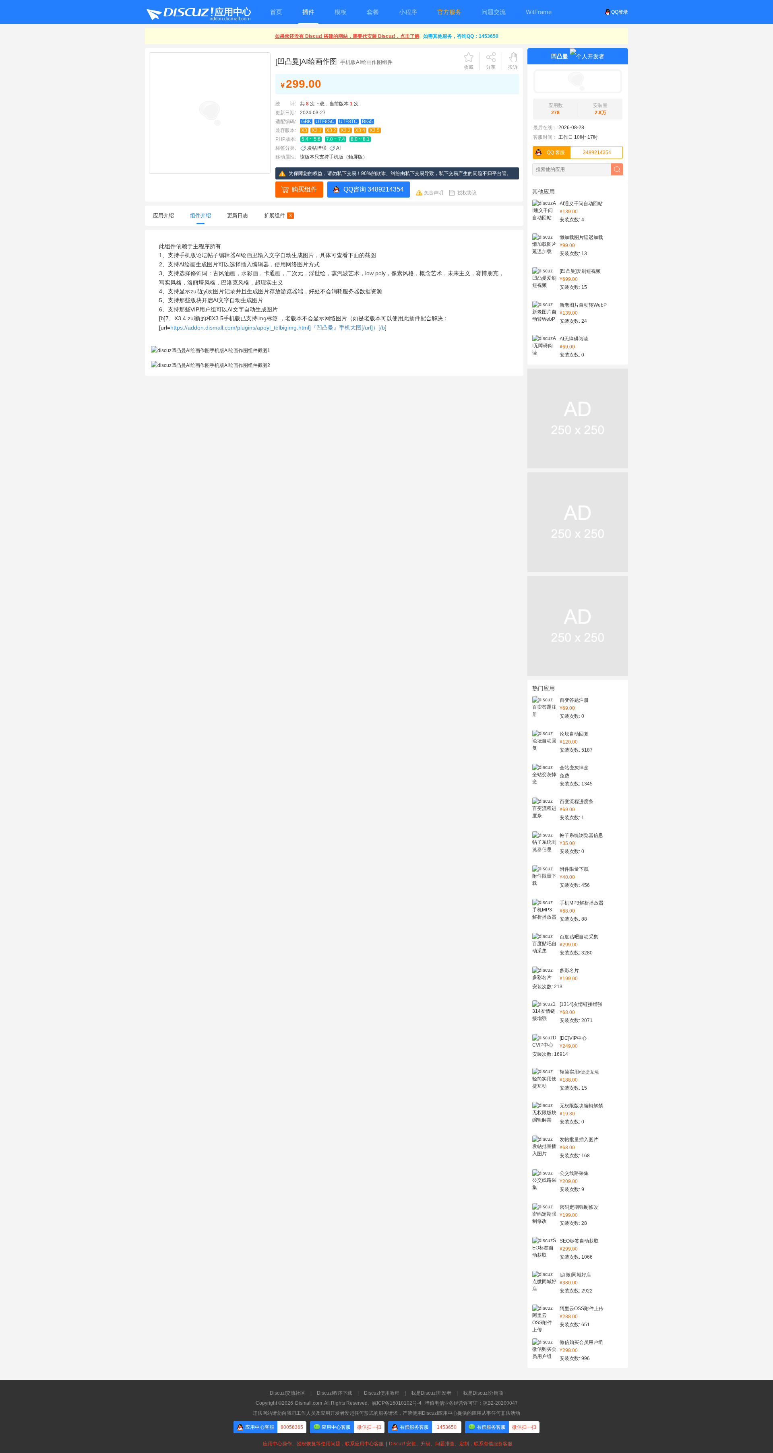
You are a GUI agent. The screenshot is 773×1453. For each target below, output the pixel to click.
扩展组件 (278, 215)
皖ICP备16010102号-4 (397, 1403)
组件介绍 (200, 215)
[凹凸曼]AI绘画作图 (306, 62)
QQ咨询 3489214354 (373, 189)
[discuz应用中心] (198, 12)
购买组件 (304, 189)
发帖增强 (317, 148)
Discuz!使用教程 (381, 1393)
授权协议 (467, 193)
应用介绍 (163, 215)
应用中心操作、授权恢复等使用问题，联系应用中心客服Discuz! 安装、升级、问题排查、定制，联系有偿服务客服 (386, 1444)
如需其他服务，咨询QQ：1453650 (460, 36)
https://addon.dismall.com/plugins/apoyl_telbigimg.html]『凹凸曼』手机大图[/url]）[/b (277, 327)
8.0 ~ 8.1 (360, 139)
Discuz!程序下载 (334, 1393)
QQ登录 (619, 12)
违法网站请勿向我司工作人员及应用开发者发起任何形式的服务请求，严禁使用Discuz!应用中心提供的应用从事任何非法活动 (386, 1413)
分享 (491, 67)
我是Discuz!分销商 (483, 1393)
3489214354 (579, 152)
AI (338, 148)
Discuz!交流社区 (287, 1393)
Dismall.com (308, 1403)
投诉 (513, 67)
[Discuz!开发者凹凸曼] (577, 81)
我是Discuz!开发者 (431, 1393)
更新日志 (237, 215)
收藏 (468, 67)
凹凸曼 (559, 56)
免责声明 (433, 193)
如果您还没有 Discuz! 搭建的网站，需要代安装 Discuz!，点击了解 (347, 36)
